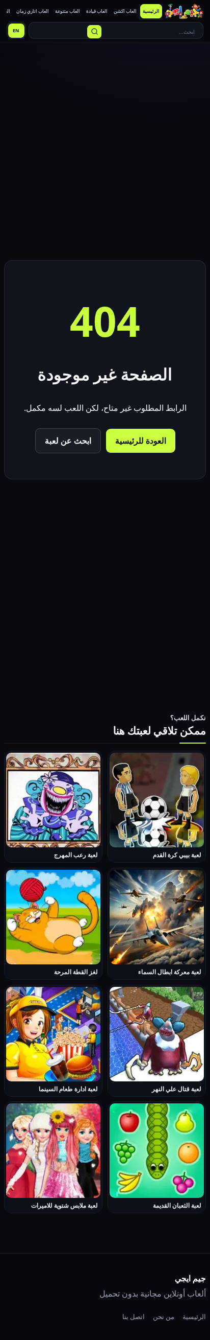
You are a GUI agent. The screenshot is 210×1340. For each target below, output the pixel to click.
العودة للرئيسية (140, 440)
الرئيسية (194, 1316)
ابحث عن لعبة (68, 440)
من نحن (163, 1316)
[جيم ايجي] (184, 11)
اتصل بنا (133, 1316)
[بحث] (94, 31)
